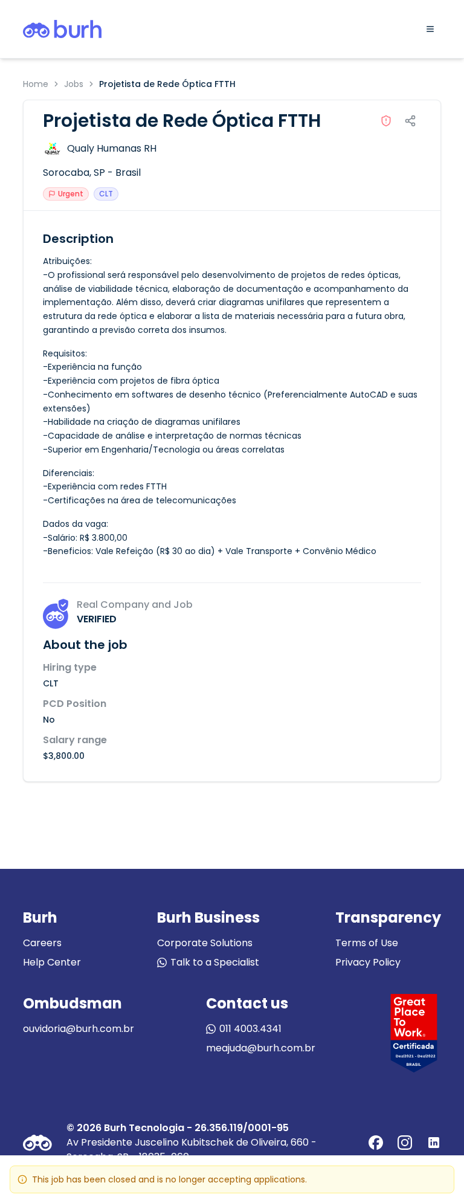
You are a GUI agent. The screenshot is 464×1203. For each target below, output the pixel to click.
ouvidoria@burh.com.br (78, 1029)
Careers (42, 943)
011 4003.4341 (250, 1029)
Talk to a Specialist (214, 962)
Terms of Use (366, 943)
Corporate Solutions (205, 943)
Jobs (73, 84)
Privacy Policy (368, 962)
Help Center (52, 962)
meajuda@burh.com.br (260, 1048)
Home (35, 84)
